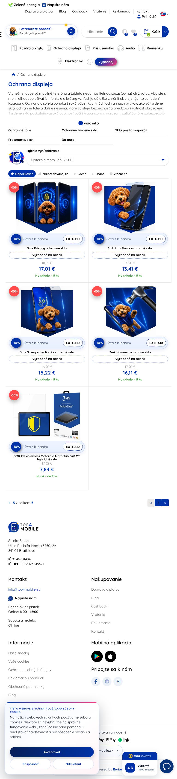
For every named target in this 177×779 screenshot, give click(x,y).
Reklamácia (121, 11)
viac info (91, 123)
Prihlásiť (149, 16)
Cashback (79, 11)
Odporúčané (24, 174)
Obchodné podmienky (26, 686)
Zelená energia (27, 5)
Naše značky (18, 653)
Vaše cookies (19, 661)
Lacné (82, 174)
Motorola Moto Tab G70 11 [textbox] (52, 160)
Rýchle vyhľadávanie (43, 151)
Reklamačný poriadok (26, 678)
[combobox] (98, 160)
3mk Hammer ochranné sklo (130, 352)
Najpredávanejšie (55, 174)
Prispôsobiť (30, 764)
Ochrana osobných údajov (29, 669)
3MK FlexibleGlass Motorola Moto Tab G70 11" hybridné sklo (47, 457)
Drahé (100, 174)
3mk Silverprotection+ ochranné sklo (47, 352)
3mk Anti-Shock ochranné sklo (130, 248)
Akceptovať (52, 752)
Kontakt (142, 11)
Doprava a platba (39, 11)
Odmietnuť (73, 764)
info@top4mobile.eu (24, 589)
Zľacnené (120, 174)
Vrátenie (99, 11)
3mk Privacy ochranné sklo (47, 248)
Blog (62, 11)
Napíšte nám (58, 5)
